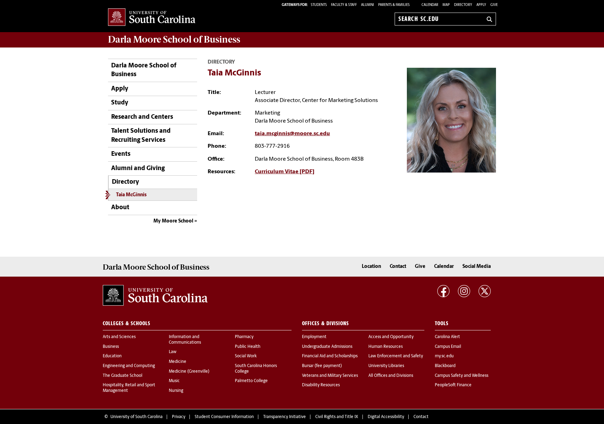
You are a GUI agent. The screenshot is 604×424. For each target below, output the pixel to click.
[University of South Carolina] (155, 295)
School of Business (174, 39)
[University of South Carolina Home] (151, 17)
